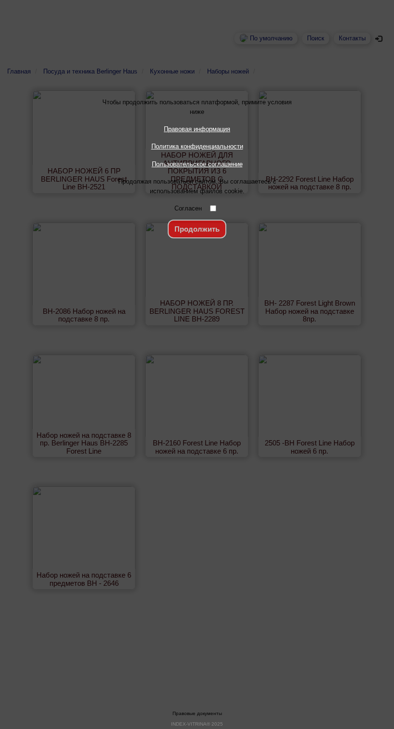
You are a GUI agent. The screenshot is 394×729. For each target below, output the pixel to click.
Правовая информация (197, 129)
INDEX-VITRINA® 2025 (197, 724)
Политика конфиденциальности (197, 146)
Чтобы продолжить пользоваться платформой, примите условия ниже (197, 107)
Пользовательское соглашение (197, 164)
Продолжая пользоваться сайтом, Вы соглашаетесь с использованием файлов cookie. (197, 186)
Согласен (188, 208)
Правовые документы (197, 713)
